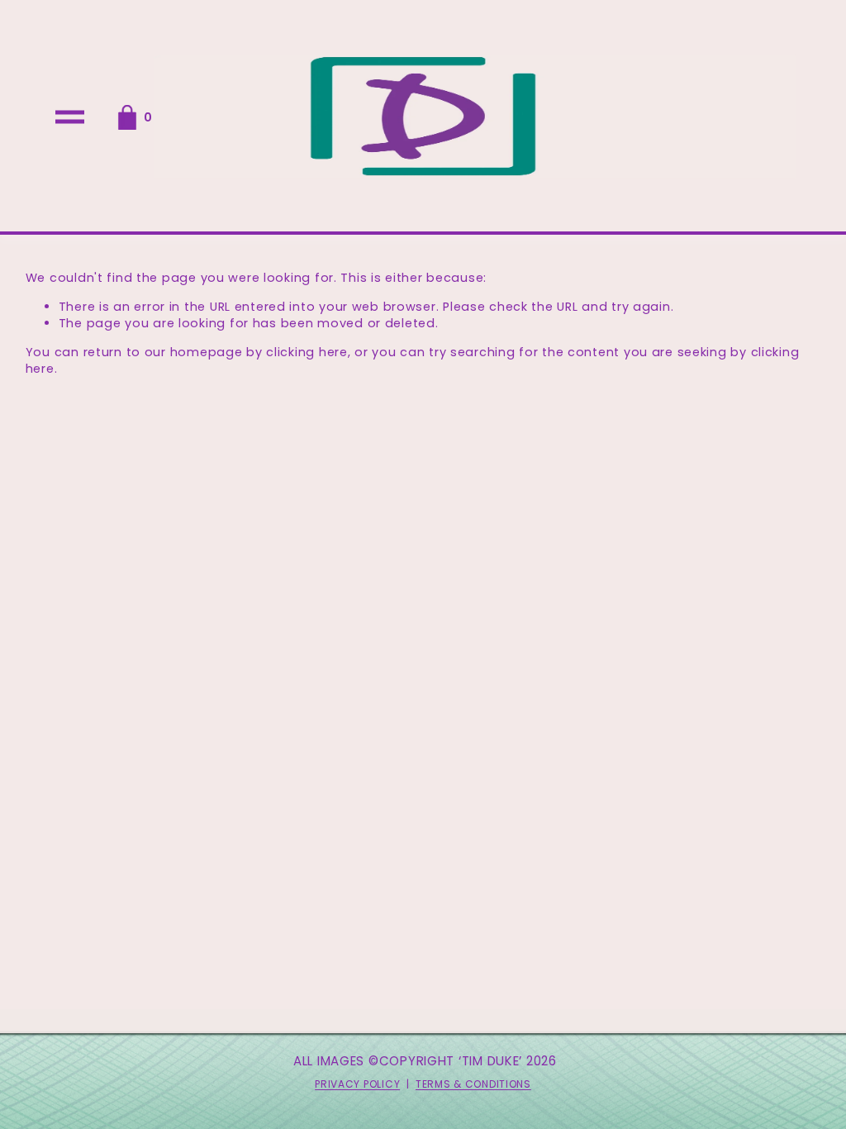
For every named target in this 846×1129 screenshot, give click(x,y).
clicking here (306, 352)
